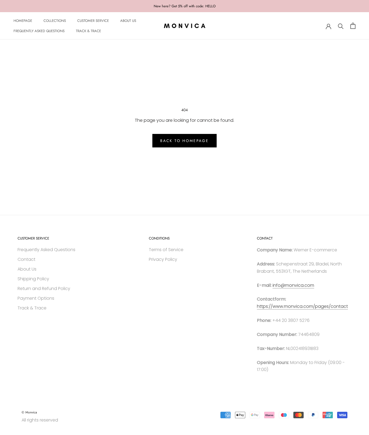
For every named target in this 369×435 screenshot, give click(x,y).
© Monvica (29, 412)
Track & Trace (32, 308)
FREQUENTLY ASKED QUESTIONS (39, 31)
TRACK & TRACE (88, 31)
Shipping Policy (33, 279)
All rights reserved (40, 420)
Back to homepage (184, 140)
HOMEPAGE (23, 20)
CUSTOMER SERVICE (93, 20)
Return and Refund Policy (44, 288)
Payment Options (36, 298)
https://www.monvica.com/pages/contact (302, 306)
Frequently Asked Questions (46, 250)
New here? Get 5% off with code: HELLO (185, 6)
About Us (27, 269)
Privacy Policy (163, 259)
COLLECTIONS (54, 20)
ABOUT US (128, 20)
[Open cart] (352, 26)
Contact (26, 259)
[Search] (341, 26)
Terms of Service (166, 250)
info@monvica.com (293, 285)
